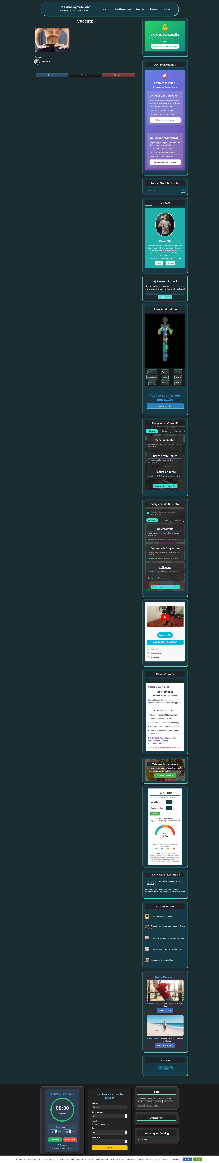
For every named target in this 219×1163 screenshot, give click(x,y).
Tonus (156, 1105)
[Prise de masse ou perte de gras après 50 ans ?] (148, 927)
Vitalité (165, 520)
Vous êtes (95, 1121)
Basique (152, 431)
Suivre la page (165, 1010)
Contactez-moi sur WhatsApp (165, 46)
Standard (165, 431)
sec (73, 1132)
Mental (140, 1102)
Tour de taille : (157, 808)
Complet (178, 431)
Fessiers (165, 383)
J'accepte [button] (198, 1159)
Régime (141, 1105)
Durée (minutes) (98, 1112)
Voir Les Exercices (165, 406)
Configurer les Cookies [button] (171, 1159)
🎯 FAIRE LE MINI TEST (165, 120)
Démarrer (55, 1139)
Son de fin (63, 1145)
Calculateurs (140, 9)
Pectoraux (152, 372)
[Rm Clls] (37, 64)
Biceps (165, 377)
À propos (106, 9)
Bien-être (141, 1098)
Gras (169, 1098)
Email (158, 263)
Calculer (155, 813)
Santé (149, 1105)
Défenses (178, 520)
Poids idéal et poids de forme (161, 916)
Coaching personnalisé (124, 9)
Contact (167, 9)
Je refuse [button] (188, 1159)
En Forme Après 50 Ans (75, 7)
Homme (96, 1124)
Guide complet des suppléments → (165, 587)
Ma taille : (155, 802)
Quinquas (158, 1102)
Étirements (153, 657)
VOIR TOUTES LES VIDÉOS (165, 642)
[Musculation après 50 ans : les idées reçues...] (148, 949)
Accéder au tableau (165, 775)
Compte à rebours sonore (63, 1148)
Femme (106, 1124)
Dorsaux (178, 372)
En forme (161, 1098)
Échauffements (154, 653)
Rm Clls (45, 61)
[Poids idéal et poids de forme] (148, 916)
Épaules (165, 372)
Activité (95, 1103)
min (59, 1132)
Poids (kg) (96, 1137)
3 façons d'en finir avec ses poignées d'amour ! (168, 938)
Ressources (154, 9)
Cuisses (152, 383)
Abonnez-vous (165, 297)
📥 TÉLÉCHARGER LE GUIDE (165, 162)
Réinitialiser (70, 1139)
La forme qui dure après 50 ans (162, 960)
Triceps (178, 377)
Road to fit (168, 1102)
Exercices (152, 649)
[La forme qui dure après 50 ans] (148, 960)
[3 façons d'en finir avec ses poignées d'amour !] (148, 938)
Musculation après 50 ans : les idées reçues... (167, 949)
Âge (93, 1128)
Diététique (151, 1098)
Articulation (152, 520)
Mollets (178, 383)
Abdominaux (152, 377)
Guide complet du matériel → (165, 486)
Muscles (149, 1102)
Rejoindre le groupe (165, 1045)
